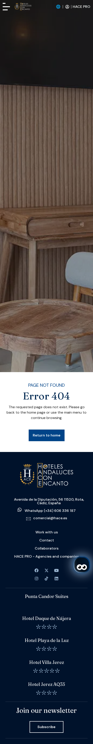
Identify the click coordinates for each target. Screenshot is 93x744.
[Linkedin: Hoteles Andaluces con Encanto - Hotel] (56, 578)
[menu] (6, 6)
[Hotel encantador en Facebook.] (46, 570)
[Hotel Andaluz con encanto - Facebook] (37, 570)
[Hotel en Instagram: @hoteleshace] (37, 578)
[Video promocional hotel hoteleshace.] (56, 570)
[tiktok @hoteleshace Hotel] (46, 578)
